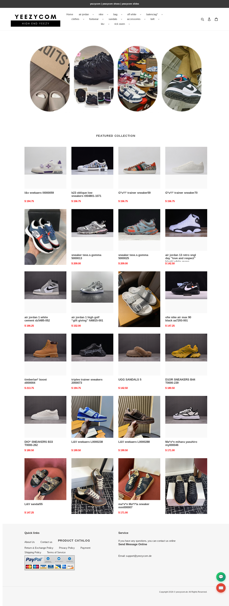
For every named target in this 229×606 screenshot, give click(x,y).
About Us (29, 542)
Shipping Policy (32, 552)
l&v (102, 23)
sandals (113, 19)
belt (152, 19)
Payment (85, 547)
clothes (75, 19)
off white (131, 14)
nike (101, 14)
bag (115, 14)
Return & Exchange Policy (38, 547)
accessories (133, 19)
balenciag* (152, 14)
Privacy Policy (67, 547)
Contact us (46, 542)
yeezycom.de (182, 592)
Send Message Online (132, 544)
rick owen (119, 23)
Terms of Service (56, 552)
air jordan (84, 14)
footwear (94, 19)
